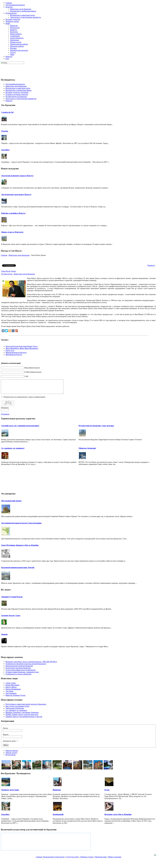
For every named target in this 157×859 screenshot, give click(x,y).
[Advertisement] (78, 69)
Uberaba (4, 131)
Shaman (4, 634)
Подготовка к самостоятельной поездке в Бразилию (26, 704)
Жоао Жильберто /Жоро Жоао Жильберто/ (22, 348)
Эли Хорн (9, 691)
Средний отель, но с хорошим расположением (20, 426)
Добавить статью (86, 857)
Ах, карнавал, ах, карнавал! (12, 448)
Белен (106, 790)
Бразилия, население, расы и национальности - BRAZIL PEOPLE (31, 662)
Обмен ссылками (114, 857)
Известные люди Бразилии (19, 255)
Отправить (5, 414)
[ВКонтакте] (3, 330)
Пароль (6, 734)
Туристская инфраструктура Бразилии (21, 670)
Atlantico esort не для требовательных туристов (24, 717)
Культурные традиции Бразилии (18, 668)
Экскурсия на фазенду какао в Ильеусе (17, 176)
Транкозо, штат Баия (10, 790)
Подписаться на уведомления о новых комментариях (24, 397)
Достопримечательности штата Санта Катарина (21, 523)
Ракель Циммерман (13, 689)
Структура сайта (72, 857)
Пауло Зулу (10, 350)
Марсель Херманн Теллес (16, 695)
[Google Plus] (16, 330)
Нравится (151, 265)
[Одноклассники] (9, 330)
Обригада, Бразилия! (87, 448)
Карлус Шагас (11, 687)
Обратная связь (101, 857)
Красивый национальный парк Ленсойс (17, 567)
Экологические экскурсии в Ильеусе (16, 194)
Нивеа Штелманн (12, 685)
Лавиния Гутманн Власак (12, 597)
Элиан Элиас (11, 683)
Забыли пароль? (12, 751)
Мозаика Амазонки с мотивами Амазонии (22, 712)
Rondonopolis (58, 814)
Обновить (5, 408)
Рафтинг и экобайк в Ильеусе (13, 213)
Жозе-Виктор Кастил (14, 355)
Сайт (26, 376)
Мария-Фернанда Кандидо (16, 352)
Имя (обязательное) (32, 368)
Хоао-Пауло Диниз (8, 271)
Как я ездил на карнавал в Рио (17, 706)
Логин (5, 728)
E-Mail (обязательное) (32, 372)
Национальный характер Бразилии (19, 666)
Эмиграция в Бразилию (15, 708)
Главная (4, 255)
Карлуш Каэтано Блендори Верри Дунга (21, 346)
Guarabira (5, 150)
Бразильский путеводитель (53, 857)
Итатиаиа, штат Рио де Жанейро (118, 814)
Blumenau (57, 790)
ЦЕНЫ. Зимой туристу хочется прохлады (22, 714)
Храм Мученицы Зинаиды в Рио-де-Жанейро (20, 545)
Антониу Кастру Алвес (10, 615)
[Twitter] (6, 330)
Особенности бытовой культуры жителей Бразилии (26, 664)
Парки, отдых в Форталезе (12, 232)
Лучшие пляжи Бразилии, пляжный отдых (22, 672)
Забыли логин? (11, 753)
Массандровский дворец (11, 501)
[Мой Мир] (13, 330)
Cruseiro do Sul (7, 112)
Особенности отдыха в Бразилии (18, 674)
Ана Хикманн (11, 693)
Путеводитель (7, 274)
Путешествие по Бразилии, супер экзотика (96, 426)
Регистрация (10, 755)
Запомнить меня (9, 741)
